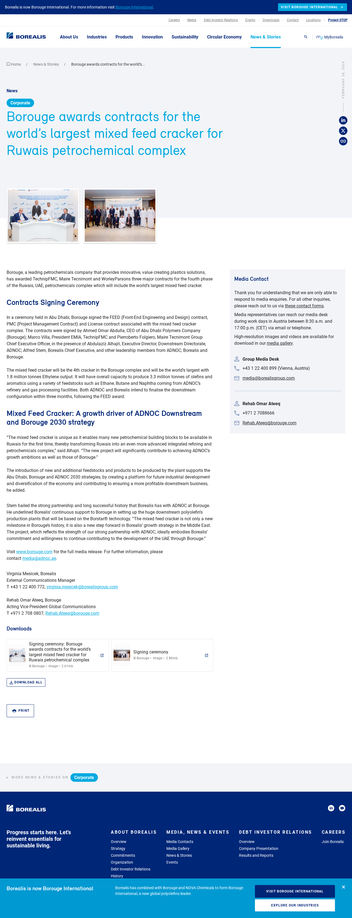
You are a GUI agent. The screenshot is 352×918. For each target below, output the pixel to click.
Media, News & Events (197, 832)
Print (23, 711)
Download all (28, 682)
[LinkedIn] (331, 809)
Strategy (118, 848)
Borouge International (134, 7)
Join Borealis (333, 841)
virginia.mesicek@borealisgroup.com (82, 586)
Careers (334, 832)
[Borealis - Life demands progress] (19, 37)
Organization (122, 862)
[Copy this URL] (343, 141)
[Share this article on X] (343, 130)
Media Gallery (177, 848)
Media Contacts (179, 841)
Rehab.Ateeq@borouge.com (72, 613)
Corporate (20, 102)
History (117, 876)
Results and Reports (256, 855)
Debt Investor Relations (130, 869)
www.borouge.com (34, 551)
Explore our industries (295, 905)
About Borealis (134, 832)
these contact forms (304, 305)
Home (16, 64)
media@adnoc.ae (39, 558)
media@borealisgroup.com (269, 378)
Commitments (123, 855)
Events (172, 862)
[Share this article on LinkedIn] (343, 120)
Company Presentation (258, 848)
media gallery (280, 343)
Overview (119, 841)
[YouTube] (342, 809)
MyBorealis (333, 37)
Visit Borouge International (295, 891)
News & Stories (46, 64)
